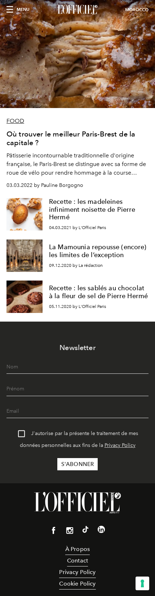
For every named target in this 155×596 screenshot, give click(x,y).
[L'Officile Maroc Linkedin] (101, 530)
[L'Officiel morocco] (77, 9)
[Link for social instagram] (69, 531)
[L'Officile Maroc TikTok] (85, 530)
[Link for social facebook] (53, 531)
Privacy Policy (120, 445)
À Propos (77, 549)
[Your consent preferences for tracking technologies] (142, 583)
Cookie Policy (77, 583)
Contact (77, 560)
